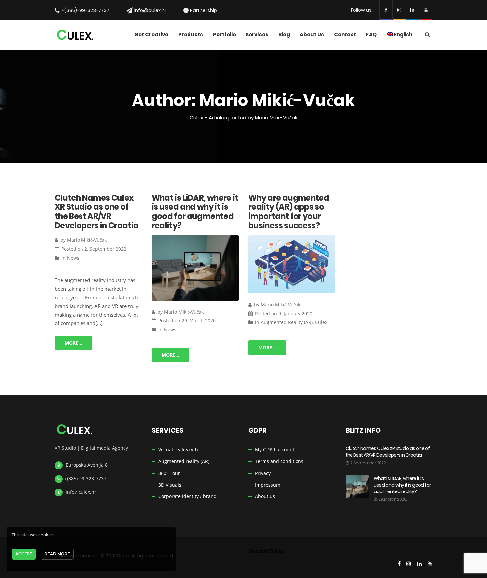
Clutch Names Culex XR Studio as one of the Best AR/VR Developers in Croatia (97, 211)
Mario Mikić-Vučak (87, 240)
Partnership (203, 10)
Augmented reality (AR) (183, 461)
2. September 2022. (106, 249)
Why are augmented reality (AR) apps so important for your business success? (288, 211)
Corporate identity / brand (187, 496)
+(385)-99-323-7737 (85, 10)
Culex (196, 117)
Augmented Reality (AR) (287, 322)
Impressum (267, 485)
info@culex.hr (150, 10)
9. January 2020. (296, 313)
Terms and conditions (279, 461)
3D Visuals (169, 485)
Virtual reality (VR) (178, 449)
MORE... (73, 343)
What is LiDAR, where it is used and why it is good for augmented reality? (195, 211)
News (73, 258)
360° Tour (169, 473)
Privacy (263, 473)
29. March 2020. (199, 321)
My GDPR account (274, 449)
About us (265, 496)
